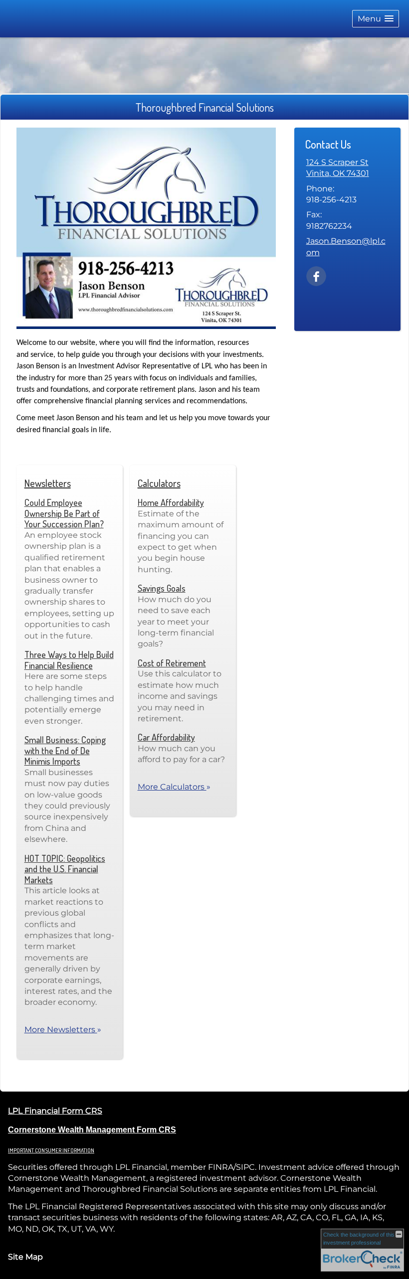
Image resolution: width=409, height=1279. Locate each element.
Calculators (159, 483)
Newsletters (47, 483)
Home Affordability (171, 502)
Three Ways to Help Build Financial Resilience (69, 660)
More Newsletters (62, 1029)
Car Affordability (166, 737)
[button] (375, 18)
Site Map (25, 1257)
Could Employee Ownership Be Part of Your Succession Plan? (64, 513)
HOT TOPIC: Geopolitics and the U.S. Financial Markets (64, 869)
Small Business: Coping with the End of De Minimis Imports (65, 750)
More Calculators (174, 787)
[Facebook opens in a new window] (316, 275)
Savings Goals (162, 588)
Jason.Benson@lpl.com (346, 246)
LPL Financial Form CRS (55, 1111)
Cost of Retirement (172, 662)
